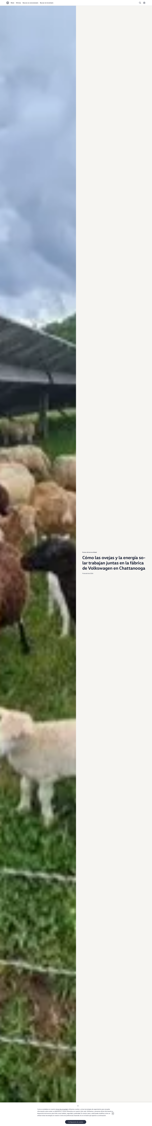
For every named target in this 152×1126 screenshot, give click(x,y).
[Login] (144, 2)
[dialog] (76, 1114)
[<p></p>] (113, 1113)
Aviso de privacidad (62, 1109)
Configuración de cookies (75, 1122)
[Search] (140, 2)
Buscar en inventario (46, 3)
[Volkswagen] (7, 2)
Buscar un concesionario (30, 3)
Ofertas (18, 3)
